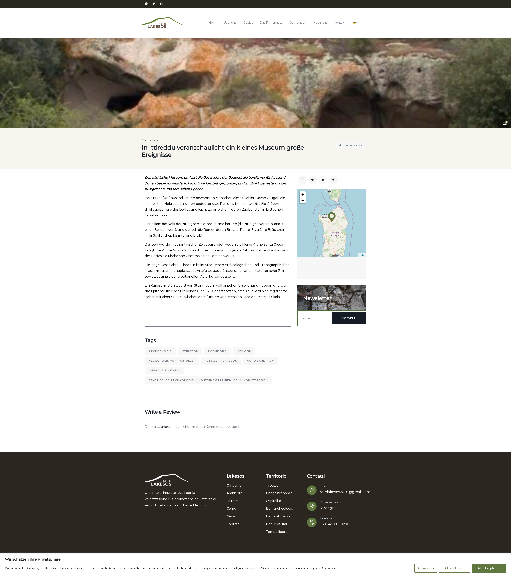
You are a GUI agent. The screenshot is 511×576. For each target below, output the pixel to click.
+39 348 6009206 (334, 524)
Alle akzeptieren (489, 568)
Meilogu (244, 351)
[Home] (162, 22)
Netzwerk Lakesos (221, 360)
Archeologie (160, 351)
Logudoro (217, 351)
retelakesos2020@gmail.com (345, 492)
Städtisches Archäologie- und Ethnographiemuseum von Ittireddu (208, 380)
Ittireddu (190, 351)
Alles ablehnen (455, 568)
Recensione (353, 145)
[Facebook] (146, 3)
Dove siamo (329, 502)
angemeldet (171, 427)
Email (324, 486)
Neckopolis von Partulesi (172, 360)
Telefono (326, 518)
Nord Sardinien (260, 360)
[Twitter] (154, 3)
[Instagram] (161, 3)
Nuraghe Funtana (164, 370)
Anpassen (424, 568)
